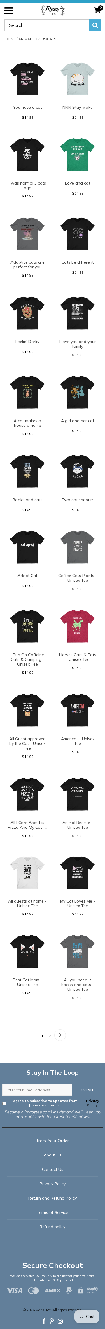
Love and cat (77, 183)
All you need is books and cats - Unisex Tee (77, 984)
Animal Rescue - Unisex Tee (77, 825)
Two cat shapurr (77, 499)
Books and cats (28, 499)
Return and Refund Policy (52, 1198)
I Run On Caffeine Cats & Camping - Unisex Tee (27, 659)
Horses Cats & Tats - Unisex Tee (77, 657)
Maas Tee (43, 1310)
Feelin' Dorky (27, 341)
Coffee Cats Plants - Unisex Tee (77, 578)
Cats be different (78, 262)
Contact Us (52, 1169)
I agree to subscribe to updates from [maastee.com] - (55, 1102)
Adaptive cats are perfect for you (27, 264)
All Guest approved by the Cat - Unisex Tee (27, 743)
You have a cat (27, 107)
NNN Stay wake (77, 107)
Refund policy (52, 1226)
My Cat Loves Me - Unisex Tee (77, 903)
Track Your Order (52, 1140)
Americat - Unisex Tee (77, 741)
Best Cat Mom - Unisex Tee (27, 982)
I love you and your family (78, 344)
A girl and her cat (77, 420)
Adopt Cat (27, 575)
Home (10, 39)
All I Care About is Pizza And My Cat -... (27, 825)
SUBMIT (87, 1090)
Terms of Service (52, 1212)
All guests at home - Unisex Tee (27, 903)
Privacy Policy (92, 1102)
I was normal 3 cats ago (27, 185)
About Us (53, 1155)
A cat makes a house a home (27, 423)
